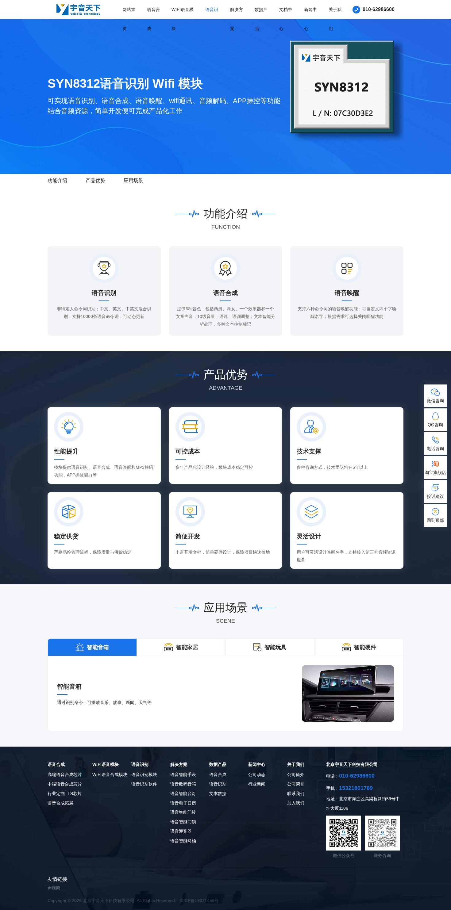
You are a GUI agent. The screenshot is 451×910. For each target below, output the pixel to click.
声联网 (54, 888)
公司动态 (256, 774)
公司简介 (295, 774)
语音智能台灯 (183, 793)
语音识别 (211, 19)
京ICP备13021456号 (199, 900)
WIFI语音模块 (183, 19)
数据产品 (261, 19)
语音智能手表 (183, 774)
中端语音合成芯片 (65, 784)
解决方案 (236, 19)
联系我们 (295, 793)
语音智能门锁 (183, 821)
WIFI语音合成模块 (109, 774)
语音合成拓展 (60, 803)
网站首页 (128, 19)
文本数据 (217, 793)
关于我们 (335, 19)
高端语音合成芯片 (65, 774)
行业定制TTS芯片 (65, 793)
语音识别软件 (144, 784)
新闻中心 (310, 19)
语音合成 (153, 19)
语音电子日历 (183, 803)
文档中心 (285, 19)
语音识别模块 (144, 774)
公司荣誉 (295, 784)
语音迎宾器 (181, 831)
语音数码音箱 (183, 784)
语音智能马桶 (183, 840)
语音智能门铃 (183, 812)
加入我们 (295, 803)
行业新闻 (256, 784)
